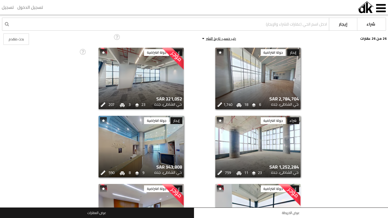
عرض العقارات (96, 212)
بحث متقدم (16, 39)
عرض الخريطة (291, 212)
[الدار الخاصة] (365, 7)
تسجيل (8, 7)
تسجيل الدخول (30, 7)
